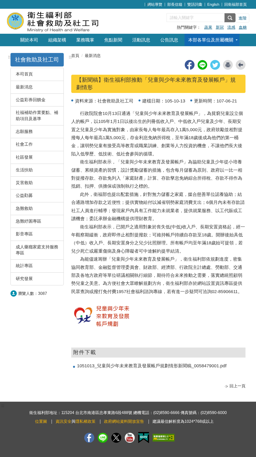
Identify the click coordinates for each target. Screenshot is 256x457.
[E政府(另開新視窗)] (143, 437)
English (213, 4)
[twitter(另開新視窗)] (215, 65)
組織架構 (57, 39)
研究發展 (24, 278)
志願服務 (24, 131)
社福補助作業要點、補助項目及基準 (37, 115)
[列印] (228, 65)
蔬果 (208, 27)
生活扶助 (24, 170)
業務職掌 (85, 39)
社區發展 (24, 157)
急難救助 (24, 208)
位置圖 (41, 421)
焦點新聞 (113, 39)
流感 (231, 27)
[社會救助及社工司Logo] (67, 20)
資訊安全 (64, 421)
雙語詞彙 (194, 4)
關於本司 (29, 39)
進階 (242, 18)
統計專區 (24, 265)
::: (147, 4)
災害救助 (24, 182)
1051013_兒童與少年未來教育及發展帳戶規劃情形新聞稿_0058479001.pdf (151, 365)
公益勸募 (24, 195)
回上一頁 (238, 386)
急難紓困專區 (28, 221)
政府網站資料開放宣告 (124, 421)
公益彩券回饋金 (31, 99)
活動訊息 (141, 39)
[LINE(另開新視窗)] (103, 438)
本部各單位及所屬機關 (210, 39)
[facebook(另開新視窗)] (189, 65)
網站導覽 (154, 4)
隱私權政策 (86, 421)
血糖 (243, 27)
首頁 (75, 55)
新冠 (220, 27)
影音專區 (24, 234)
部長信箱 (174, 4)
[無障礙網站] (163, 438)
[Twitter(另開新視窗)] (116, 438)
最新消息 (24, 87)
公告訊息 (169, 39)
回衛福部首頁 (235, 4)
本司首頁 (24, 74)
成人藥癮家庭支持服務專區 (37, 250)
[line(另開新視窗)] (202, 65)
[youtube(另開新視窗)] (130, 438)
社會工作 (24, 144)
